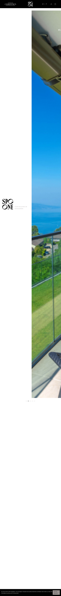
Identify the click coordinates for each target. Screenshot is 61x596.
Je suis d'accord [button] (56, 592)
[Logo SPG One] (30, 4)
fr (46, 4)
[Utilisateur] (51, 4)
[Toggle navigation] (55, 4)
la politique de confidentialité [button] (12, 593)
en (43, 4)
